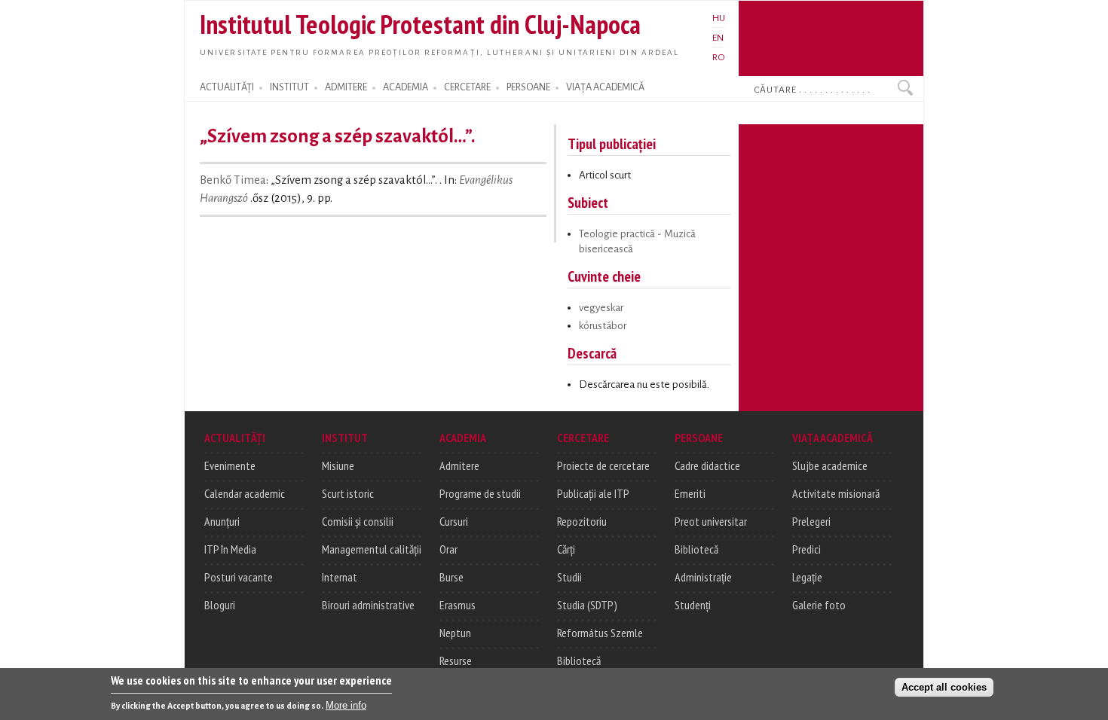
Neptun (455, 632)
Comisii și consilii (357, 521)
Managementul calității (371, 549)
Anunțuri (222, 521)
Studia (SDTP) (587, 604)
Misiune (338, 465)
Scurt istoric (348, 493)
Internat (339, 576)
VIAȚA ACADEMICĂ (605, 87)
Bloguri (219, 604)
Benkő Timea (233, 180)
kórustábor (602, 325)
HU (718, 18)
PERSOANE (528, 87)
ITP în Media (230, 549)
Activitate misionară (836, 493)
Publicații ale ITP (593, 493)
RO (718, 57)
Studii (569, 576)
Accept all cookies (944, 687)
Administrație (703, 576)
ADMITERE (346, 87)
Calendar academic (244, 493)
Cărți (566, 549)
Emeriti (690, 493)
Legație (807, 576)
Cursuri (453, 521)
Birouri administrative (368, 604)
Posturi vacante (238, 576)
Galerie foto (819, 604)
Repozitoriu (582, 521)
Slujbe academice (830, 465)
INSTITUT (289, 87)
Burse (451, 576)
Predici (806, 549)
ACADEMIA (405, 87)
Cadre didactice (707, 465)
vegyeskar (601, 307)
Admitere (459, 465)
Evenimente (230, 465)
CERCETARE (467, 87)
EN (718, 37)
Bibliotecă (579, 660)
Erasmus (457, 604)
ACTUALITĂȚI (227, 87)
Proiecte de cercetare (603, 465)
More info (346, 705)
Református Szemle (600, 632)
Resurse (455, 660)
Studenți (693, 604)
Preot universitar (711, 521)
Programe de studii (480, 493)
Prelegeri (811, 521)
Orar (448, 549)
